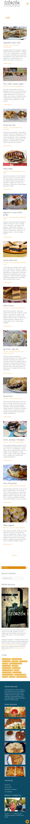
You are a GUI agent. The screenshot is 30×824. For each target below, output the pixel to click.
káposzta (16, 668)
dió (5, 663)
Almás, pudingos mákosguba (14, 440)
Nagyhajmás (22, 528)
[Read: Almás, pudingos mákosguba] (15, 429)
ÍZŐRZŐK (12, 3)
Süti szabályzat (8, 791)
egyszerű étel (21, 676)
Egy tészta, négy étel (11, 349)
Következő (15, 555)
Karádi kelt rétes (9, 125)
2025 (11, 45)
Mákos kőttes (8, 169)
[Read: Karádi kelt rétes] (15, 115)
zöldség (6, 661)
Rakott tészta (8, 396)
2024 (11, 171)
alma (12, 676)
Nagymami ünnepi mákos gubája (12, 213)
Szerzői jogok (8, 787)
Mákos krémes (8, 305)
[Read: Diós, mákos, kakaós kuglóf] (15, 74)
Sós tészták (10, 353)
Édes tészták (15, 45)
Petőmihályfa (22, 486)
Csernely (15, 351)
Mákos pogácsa (8, 525)
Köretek (5, 353)
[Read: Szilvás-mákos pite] (15, 249)
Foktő (20, 398)
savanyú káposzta (15, 663)
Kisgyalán (21, 442)
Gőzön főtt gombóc (10, 483)
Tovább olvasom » (7, 63)
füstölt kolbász (8, 674)
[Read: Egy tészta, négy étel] (15, 338)
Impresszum (7, 785)
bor (17, 670)
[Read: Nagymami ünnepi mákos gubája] (15, 201)
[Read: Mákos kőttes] (15, 158)
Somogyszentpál (7, 47)
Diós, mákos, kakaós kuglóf (13, 84)
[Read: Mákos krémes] (15, 294)
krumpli (6, 659)
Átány (13, 308)
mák (5, 676)
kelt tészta (16, 659)
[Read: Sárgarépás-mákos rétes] (15, 33)
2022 (11, 398)
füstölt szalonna (20, 674)
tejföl (15, 665)
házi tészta (17, 672)
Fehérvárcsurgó (16, 262)
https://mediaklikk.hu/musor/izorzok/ (11, 644)
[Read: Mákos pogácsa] (15, 514)
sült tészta (6, 668)
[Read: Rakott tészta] (15, 385)
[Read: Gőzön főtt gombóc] (15, 472)
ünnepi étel (7, 672)
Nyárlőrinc (21, 86)
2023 (10, 308)
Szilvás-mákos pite (10, 260)
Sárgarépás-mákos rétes (12, 43)
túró (15, 661)
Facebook (11, 813)
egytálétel (6, 665)
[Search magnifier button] (27, 567)
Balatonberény (15, 217)
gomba (23, 661)
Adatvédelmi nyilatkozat (11, 789)
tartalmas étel (7, 670)
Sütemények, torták (17, 171)
